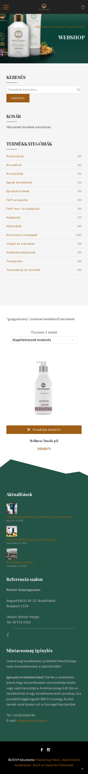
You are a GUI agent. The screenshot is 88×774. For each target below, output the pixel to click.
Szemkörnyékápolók (21, 252)
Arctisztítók (14, 173)
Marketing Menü (48, 760)
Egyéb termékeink (19, 182)
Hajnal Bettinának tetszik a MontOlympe (31, 539)
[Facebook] (42, 749)
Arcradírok (14, 165)
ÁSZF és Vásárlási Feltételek (53, 765)
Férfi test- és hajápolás (23, 208)
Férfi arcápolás (17, 200)
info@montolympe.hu (32, 720)
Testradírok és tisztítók (23, 270)
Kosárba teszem (47, 430)
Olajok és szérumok (20, 243)
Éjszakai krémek (17, 191)
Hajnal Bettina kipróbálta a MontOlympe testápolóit (39, 517)
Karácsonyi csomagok (22, 235)
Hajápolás (13, 217)
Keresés (18, 98)
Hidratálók (14, 226)
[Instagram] (47, 749)
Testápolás (14, 261)
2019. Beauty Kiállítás (20, 562)
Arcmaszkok (15, 156)
